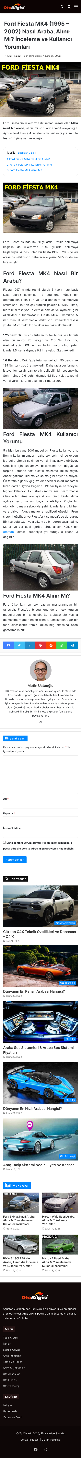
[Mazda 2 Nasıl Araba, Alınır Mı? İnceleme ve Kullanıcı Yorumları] (60, 1245)
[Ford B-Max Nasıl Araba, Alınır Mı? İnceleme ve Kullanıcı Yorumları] (21, 1203)
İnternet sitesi (12, 828)
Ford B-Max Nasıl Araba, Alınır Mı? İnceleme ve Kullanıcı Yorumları (19, 1220)
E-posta (9, 813)
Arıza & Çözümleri (14, 1367)
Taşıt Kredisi (10, 1337)
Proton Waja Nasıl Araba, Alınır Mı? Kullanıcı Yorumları (58, 1220)
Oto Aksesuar (11, 1374)
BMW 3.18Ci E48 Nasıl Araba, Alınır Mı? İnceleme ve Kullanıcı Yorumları (20, 1262)
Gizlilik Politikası (51, 1439)
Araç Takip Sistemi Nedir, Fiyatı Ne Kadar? (38, 1165)
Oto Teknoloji (11, 1386)
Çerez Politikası (29, 1439)
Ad (6, 798)
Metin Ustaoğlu (40, 686)
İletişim (7, 1405)
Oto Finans (10, 1380)
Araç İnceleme (12, 1355)
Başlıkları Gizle (26, 152)
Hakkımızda (10, 1411)
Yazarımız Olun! (12, 1417)
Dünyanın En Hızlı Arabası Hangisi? (32, 1109)
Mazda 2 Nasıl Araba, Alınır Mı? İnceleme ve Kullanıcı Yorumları (56, 1262)
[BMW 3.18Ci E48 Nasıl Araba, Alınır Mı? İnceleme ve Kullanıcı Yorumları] (21, 1245)
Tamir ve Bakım (12, 1361)
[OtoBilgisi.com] (18, 6)
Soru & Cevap (11, 1349)
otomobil (10, 532)
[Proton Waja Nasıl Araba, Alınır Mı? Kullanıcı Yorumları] (60, 1203)
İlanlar (7, 1343)
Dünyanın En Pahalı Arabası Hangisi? (34, 991)
